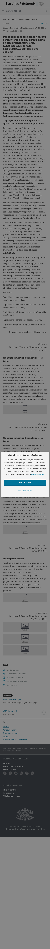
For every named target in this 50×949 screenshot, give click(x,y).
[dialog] (25, 474)
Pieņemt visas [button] (25, 483)
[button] (25, 491)
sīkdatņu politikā (37, 474)
